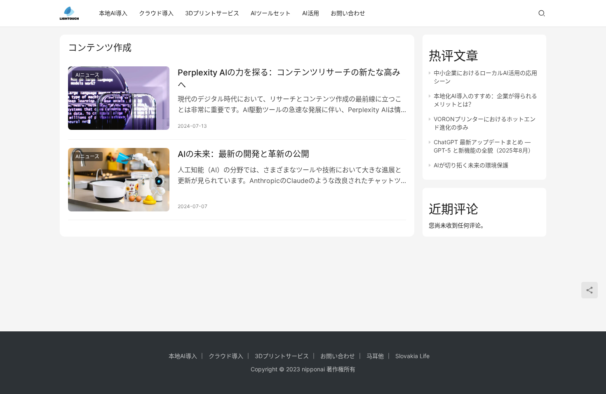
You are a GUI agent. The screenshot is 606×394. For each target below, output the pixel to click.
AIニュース (87, 75)
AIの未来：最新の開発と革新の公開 (243, 154)
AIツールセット (271, 12)
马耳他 (375, 355)
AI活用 (310, 12)
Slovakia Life (412, 355)
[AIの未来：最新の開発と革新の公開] (118, 179)
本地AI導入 (113, 12)
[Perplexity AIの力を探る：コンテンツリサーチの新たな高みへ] (118, 98)
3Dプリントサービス (212, 12)
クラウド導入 (156, 12)
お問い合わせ (348, 12)
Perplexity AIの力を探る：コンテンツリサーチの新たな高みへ (289, 78)
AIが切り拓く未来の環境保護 (471, 165)
